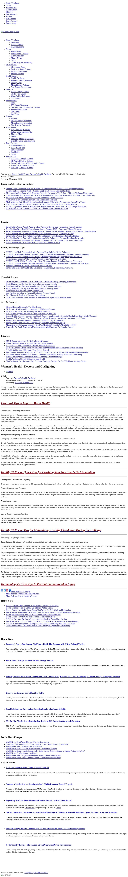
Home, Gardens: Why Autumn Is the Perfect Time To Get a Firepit (32, 606)
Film (13, 103)
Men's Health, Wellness (20, 85)
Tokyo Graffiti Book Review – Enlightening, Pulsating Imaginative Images (35, 323)
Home (14, 174)
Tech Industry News (19, 71)
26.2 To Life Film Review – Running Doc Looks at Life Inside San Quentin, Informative (43, 721)
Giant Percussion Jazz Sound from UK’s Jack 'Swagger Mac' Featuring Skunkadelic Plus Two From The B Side (50, 195)
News (8, 5)
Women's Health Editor (24, 383)
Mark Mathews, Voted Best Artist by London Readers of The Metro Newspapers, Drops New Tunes (45, 202)
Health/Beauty (11, 10)
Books (13, 136)
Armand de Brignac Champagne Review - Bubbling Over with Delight (34, 357)
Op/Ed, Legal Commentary (21, 62)
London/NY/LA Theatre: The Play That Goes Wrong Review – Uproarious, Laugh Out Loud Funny (46, 318)
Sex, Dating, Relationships (21, 87)
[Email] (9, 372)
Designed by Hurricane (33, 873)
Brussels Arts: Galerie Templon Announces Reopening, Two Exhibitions (34, 197)
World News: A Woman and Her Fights (21, 753)
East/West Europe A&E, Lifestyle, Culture (27, 163)
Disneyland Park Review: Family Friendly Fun (24, 291)
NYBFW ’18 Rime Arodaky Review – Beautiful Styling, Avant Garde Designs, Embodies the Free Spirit (47, 263)
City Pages (15, 112)
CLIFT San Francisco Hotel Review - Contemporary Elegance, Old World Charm (38, 297)
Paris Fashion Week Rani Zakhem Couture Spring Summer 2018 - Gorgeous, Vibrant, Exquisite (44, 229)
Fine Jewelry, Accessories (21, 125)
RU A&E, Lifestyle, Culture (22, 168)
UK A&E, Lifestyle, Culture (22, 159)
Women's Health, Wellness (21, 80)
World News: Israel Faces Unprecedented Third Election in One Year (33, 758)
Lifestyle (9, 12)
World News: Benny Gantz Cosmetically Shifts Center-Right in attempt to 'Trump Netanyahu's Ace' (45, 751)
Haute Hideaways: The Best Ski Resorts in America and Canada (31, 284)
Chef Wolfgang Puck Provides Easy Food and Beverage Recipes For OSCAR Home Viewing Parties (46, 361)
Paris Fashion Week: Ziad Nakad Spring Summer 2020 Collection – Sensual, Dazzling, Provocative (45, 238)
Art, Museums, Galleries (20, 130)
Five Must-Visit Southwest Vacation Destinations (25, 295)
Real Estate (15, 152)
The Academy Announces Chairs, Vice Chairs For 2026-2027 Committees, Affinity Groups (42, 621)
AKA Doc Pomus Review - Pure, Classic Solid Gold (27, 768)
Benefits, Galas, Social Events (23, 141)
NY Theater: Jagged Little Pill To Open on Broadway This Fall (31, 314)
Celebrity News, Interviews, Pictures (25, 107)
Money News (16, 58)
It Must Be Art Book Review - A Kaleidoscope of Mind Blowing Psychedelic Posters (39, 327)
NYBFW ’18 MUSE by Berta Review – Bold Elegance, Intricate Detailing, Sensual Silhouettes (44, 261)
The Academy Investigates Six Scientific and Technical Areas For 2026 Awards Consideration (43, 612)
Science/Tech (11, 7)
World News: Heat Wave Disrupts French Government (27, 742)
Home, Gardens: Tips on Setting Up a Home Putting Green (29, 608)
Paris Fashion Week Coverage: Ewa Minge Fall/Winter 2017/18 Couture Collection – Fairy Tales (44, 240)
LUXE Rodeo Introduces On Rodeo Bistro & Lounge (27, 341)
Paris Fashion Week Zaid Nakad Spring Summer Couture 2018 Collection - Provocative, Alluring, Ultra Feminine (51, 231)
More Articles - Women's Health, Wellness (22, 594)
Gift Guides (15, 98)
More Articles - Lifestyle (20, 591)
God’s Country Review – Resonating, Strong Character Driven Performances (39, 845)
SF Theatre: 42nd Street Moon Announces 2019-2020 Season (30, 309)
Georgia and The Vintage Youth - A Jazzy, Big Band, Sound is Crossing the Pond (38, 191)
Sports (13, 154)
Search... (4, 176)
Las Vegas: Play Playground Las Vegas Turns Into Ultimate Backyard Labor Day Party (40, 623)
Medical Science (17, 74)
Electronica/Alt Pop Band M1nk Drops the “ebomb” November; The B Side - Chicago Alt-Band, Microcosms (49, 193)
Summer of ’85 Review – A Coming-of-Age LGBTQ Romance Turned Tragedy (39, 784)
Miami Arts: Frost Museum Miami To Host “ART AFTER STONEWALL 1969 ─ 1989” (41, 325)
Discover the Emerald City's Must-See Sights (25, 693)
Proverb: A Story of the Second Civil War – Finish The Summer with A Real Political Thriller (45, 644)
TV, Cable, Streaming (19, 105)
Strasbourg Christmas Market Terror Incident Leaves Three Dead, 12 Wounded (37, 744)
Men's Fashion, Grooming (21, 123)
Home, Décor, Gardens (20, 92)
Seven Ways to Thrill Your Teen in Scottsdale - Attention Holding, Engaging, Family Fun (41, 282)
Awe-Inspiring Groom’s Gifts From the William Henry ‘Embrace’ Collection (36, 259)
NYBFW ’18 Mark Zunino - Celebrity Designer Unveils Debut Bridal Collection (38, 252)
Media (45, 873)
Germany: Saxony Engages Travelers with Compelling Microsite (31, 200)
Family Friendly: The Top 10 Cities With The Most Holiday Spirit (32, 288)
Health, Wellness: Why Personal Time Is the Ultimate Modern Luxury (33, 614)
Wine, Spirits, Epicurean (20, 96)
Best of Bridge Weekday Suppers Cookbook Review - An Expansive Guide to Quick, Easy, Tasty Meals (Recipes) (51, 316)
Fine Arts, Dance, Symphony (22, 139)
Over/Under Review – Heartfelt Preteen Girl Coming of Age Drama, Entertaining (38, 626)
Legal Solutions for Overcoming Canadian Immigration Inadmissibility (36, 709)
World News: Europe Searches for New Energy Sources (29, 660)
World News (16, 51)
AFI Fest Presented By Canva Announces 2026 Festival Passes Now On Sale (36, 619)
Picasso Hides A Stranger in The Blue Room (23, 307)
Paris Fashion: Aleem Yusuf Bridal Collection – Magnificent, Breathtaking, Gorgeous (39, 268)
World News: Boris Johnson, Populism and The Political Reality (31, 749)
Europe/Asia (11, 23)
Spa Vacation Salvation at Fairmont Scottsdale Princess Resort (30, 293)
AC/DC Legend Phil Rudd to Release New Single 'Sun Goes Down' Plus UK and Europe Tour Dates (46, 206)
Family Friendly (17, 150)
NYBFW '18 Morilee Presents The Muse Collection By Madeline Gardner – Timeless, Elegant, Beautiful (47, 254)
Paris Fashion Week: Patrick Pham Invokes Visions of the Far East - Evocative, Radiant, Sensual (44, 227)
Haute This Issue (12, 3)
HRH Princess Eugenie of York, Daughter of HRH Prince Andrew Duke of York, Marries (41, 204)
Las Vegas (15, 114)
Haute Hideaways (18, 145)
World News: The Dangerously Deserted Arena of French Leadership (33, 755)
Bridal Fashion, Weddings (21, 121)
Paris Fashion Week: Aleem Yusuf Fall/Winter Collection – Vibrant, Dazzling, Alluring (40, 234)
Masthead (15, 42)
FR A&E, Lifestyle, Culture (22, 161)
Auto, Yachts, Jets (18, 147)
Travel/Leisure (11, 21)
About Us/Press (17, 45)
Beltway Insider (17, 56)
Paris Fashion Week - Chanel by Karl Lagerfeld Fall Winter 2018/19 (33, 243)
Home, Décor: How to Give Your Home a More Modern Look (30, 617)
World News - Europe (19, 53)
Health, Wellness (17, 78)
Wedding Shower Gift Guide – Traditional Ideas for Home (29, 266)
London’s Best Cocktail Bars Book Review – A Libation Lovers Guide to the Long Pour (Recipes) (45, 189)
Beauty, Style (16, 83)
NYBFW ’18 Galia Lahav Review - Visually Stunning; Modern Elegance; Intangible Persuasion (44, 257)
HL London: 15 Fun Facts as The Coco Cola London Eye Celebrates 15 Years (37, 209)
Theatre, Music (17, 134)
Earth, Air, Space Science (21, 69)
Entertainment (11, 14)
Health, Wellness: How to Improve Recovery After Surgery (29, 343)
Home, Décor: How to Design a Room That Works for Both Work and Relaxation (38, 610)
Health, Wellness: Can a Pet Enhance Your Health (25, 359)
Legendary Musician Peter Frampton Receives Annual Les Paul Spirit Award (39, 800)
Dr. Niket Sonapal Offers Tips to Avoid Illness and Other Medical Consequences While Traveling (44, 348)
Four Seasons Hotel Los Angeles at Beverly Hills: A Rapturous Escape (34, 286)
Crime (13, 60)
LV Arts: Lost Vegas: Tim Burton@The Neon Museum (28, 311)
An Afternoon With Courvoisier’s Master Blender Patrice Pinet (30, 345)
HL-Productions (17, 47)
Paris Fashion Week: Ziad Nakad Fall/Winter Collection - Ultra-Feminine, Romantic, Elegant (42, 236)
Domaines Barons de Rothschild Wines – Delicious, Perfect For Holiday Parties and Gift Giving (44, 354)
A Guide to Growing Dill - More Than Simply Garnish (27, 350)
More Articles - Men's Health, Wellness (21, 596)
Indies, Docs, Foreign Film (21, 132)
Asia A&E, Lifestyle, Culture (22, 165)
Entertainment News (19, 109)
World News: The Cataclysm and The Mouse (24, 746)
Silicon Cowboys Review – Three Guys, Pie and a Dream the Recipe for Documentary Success (45, 829)
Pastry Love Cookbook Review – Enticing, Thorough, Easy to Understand (35, 320)
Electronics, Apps (18, 67)
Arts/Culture (11, 19)
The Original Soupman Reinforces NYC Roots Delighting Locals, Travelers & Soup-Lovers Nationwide (47, 352)
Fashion (9, 16)
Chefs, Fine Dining (18, 94)
